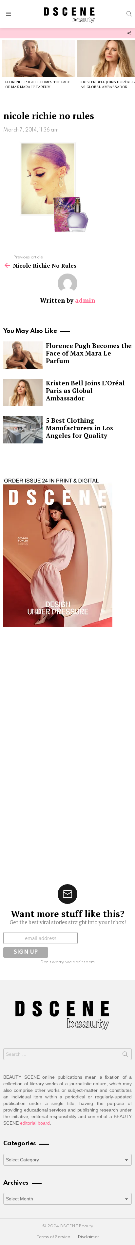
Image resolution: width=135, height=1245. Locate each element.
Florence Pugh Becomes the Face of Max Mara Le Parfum (37, 84)
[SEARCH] (129, 14)
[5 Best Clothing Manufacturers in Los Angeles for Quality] (23, 429)
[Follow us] (129, 33)
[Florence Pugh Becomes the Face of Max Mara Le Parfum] (38, 58)
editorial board (35, 1123)
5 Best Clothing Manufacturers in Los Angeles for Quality (79, 427)
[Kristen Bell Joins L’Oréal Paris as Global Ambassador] (23, 392)
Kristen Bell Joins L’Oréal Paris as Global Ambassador (85, 390)
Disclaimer (88, 1237)
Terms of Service (53, 1237)
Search (125, 1055)
